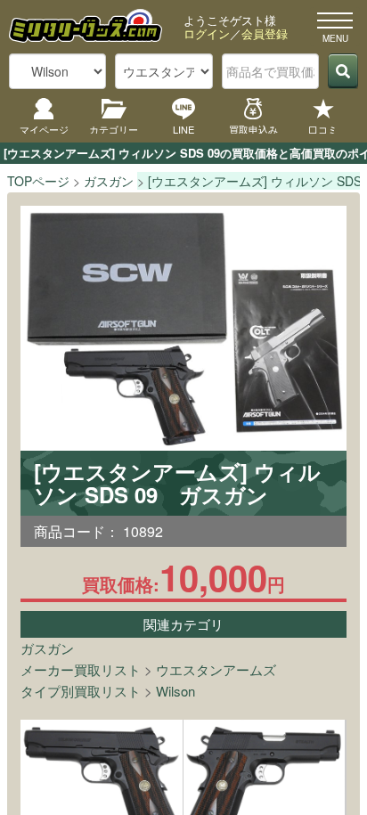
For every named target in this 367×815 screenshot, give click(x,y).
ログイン (207, 33)
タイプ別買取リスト (80, 690)
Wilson (175, 690)
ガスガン (47, 648)
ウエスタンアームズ (216, 669)
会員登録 (264, 33)
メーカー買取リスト (80, 669)
